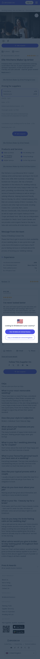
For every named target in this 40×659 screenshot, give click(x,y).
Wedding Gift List (7, 614)
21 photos (7, 51)
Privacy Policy (18, 644)
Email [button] (21, 351)
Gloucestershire (9, 56)
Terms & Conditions (30, 644)
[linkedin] (27, 365)
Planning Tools (7, 606)
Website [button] (9, 351)
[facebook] (9, 365)
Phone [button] (33, 351)
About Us (5, 580)
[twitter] (13, 365)
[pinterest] (22, 365)
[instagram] (18, 365)
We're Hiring (6, 583)
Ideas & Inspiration (8, 611)
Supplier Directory (8, 609)
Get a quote (21, 45)
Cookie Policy (8, 644)
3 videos (17, 51)
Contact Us (5, 588)
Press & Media (7, 585)
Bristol (17, 56)
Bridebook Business (8, 597)
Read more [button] (5, 72)
